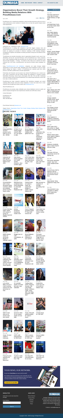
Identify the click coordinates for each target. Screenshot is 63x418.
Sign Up (12, 406)
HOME (22, 2)
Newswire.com (24, 46)
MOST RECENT (28, 2)
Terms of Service (31, 395)
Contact (31, 401)
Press (31, 403)
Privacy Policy (31, 397)
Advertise (31, 399)
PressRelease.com (29, 84)
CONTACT (40, 2)
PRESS (35, 2)
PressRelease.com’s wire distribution (15, 66)
